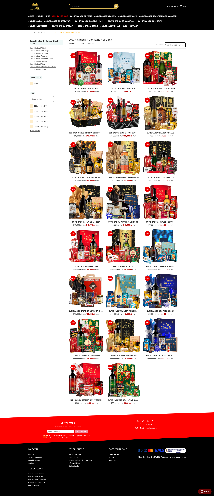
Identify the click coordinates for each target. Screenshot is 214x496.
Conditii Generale (34, 460)
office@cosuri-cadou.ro (147, 428)
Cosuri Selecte (33, 485)
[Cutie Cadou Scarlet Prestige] (160, 202)
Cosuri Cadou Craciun (36, 474)
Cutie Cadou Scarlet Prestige (160, 222)
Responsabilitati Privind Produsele (81, 460)
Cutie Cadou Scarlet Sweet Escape (85, 400)
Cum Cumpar (73, 457)
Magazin (33, 449)
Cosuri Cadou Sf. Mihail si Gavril (41, 59)
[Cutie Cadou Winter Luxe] (86, 246)
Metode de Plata (75, 454)
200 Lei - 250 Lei (40, 121)
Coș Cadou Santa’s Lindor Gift (160, 88)
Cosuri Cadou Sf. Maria (38, 48)
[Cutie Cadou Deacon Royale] (160, 113)
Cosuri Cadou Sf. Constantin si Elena (43, 67)
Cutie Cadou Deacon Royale (160, 133)
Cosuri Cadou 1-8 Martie (37, 480)
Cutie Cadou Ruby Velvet (86, 88)
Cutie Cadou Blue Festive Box (160, 355)
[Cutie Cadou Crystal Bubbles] (160, 246)
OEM (36, 83)
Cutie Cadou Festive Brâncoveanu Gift (123, 177)
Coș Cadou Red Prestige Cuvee (123, 133)
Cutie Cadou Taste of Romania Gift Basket (86, 311)
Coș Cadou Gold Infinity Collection (86, 133)
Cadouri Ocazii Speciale (36, 482)
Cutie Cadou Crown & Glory (160, 311)
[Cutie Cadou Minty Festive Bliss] (123, 380)
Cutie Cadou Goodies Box (123, 88)
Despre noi (32, 454)
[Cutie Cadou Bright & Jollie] (123, 246)
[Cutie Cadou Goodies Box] (123, 68)
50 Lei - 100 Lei (39, 106)
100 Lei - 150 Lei (40, 111)
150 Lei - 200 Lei (40, 116)
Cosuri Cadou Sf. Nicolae (39, 53)
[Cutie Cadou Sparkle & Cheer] (86, 202)
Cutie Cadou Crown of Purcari (86, 177)
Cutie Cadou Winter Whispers (123, 311)
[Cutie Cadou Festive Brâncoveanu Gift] (123, 157)
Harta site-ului (74, 466)
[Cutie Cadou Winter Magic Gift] (123, 202)
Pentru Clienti (76, 449)
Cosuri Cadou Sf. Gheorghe (40, 51)
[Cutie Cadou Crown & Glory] (160, 291)
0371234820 (147, 425)
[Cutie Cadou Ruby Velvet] (86, 68)
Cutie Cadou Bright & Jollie (123, 266)
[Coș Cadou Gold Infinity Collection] (86, 113)
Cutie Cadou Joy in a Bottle (160, 177)
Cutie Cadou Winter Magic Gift (123, 222)
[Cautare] (116, 6)
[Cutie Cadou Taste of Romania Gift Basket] (86, 291)
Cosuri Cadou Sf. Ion (37, 64)
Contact (31, 463)
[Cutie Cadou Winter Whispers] (123, 291)
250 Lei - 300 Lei (40, 127)
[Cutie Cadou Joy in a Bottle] (160, 157)
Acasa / (31, 33)
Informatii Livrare (75, 463)
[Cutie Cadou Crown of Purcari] (86, 157)
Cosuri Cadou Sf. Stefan (38, 69)
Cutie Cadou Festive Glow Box (123, 355)
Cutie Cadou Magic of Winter (86, 355)
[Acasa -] (40, 6)
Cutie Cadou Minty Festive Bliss (123, 400)
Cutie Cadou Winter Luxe (86, 266)
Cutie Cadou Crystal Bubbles (160, 266)
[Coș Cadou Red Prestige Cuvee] (123, 113)
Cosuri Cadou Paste (35, 477)
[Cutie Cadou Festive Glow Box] (123, 335)
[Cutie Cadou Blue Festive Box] (160, 335)
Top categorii (35, 468)
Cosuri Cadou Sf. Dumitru (39, 56)
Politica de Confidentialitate (60, 438)
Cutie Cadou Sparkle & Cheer (86, 222)
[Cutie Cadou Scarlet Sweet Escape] (86, 380)
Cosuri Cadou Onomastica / (43, 33)
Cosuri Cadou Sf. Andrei (38, 61)
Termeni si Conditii (35, 457)
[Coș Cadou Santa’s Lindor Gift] (160, 68)
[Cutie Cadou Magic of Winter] (86, 335)
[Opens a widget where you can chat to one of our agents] (205, 492)
